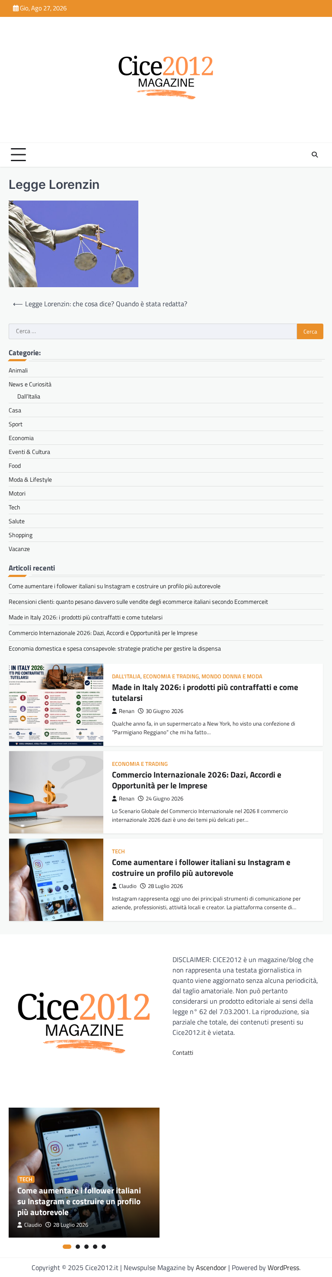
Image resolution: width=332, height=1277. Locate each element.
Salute (17, 520)
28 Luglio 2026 (165, 886)
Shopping (20, 534)
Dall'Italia (126, 676)
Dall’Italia (28, 396)
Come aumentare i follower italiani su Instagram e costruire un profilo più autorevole (114, 585)
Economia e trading (171, 676)
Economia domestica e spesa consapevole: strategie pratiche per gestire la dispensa (115, 648)
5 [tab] (104, 1247)
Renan (126, 711)
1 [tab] (67, 1247)
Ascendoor (211, 1267)
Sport (15, 423)
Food (15, 465)
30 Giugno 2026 (164, 711)
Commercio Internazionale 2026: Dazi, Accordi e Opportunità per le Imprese (103, 632)
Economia (21, 437)
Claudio (128, 886)
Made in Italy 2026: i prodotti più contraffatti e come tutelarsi (86, 617)
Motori (17, 493)
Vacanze (19, 548)
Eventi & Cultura (29, 451)
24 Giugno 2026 (164, 798)
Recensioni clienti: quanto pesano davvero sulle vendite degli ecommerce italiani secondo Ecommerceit (138, 601)
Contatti (182, 1052)
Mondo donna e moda (231, 676)
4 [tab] (95, 1247)
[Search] (314, 154)
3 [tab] (86, 1247)
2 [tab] (78, 1247)
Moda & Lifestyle (30, 479)
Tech (14, 507)
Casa (15, 410)
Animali (18, 370)
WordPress (283, 1267)
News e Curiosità (30, 384)
